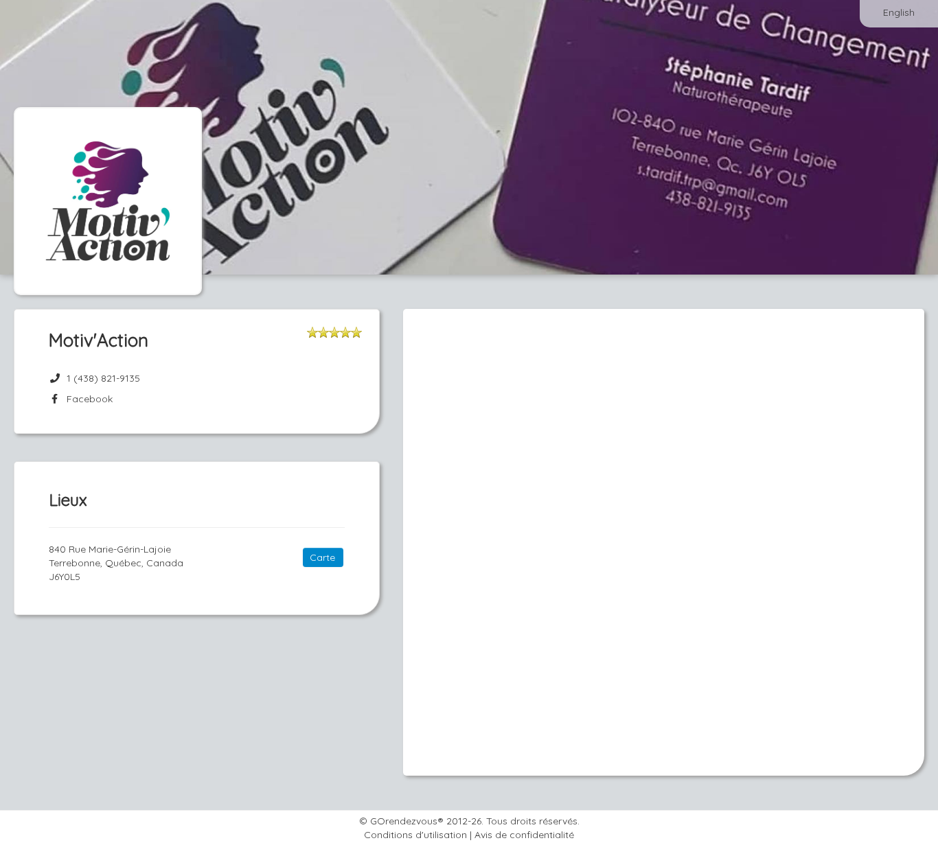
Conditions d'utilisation (415, 835)
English (899, 12)
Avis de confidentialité (524, 835)
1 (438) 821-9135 (103, 378)
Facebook (87, 399)
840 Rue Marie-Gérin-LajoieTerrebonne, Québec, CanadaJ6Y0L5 (116, 563)
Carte (322, 557)
